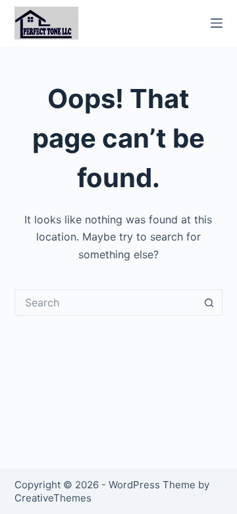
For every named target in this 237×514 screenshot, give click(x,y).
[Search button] (209, 302)
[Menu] (217, 23)
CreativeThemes (53, 498)
